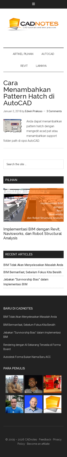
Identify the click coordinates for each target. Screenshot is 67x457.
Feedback (45, 439)
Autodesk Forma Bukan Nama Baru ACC (27, 356)
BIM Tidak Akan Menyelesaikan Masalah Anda (33, 265)
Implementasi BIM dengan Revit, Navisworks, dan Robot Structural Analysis (32, 233)
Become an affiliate (38, 443)
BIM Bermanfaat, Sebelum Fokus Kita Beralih (32, 272)
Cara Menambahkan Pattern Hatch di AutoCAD (29, 93)
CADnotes (33, 24)
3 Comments (54, 111)
